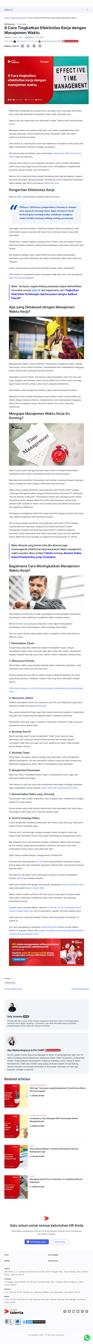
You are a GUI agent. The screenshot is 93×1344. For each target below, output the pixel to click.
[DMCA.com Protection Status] (34, 1321)
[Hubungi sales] (86, 1337)
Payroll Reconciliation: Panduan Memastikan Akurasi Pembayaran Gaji (54, 1150)
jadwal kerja (40, 706)
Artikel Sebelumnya (13, 989)
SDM (19, 878)
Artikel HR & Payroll (18, 18)
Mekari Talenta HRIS (34, 888)
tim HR (39, 861)
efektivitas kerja (51, 183)
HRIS (41, 894)
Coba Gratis (59, 1242)
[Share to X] (22, 46)
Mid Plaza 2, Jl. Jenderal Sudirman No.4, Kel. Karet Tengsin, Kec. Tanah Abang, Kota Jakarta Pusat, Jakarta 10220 (46, 1273)
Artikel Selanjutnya (80, 989)
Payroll (32, 1146)
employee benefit (49, 927)
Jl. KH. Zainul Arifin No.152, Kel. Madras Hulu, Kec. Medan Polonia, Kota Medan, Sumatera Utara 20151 (45, 1301)
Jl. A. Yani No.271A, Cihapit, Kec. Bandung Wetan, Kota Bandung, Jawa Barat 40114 (42, 1292)
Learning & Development (38, 1085)
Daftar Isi (8, 10)
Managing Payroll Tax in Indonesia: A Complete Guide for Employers (56, 1180)
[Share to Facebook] (39, 46)
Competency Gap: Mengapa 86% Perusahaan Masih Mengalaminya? (54, 1120)
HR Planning (9, 24)
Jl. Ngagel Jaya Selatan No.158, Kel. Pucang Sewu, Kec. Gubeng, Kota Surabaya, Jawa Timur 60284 (43, 1283)
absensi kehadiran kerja (73, 884)
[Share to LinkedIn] (34, 46)
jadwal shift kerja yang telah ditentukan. (59, 788)
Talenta (48, 553)
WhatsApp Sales (38, 1242)
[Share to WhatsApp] (28, 46)
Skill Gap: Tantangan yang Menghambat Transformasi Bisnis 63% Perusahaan (58, 1089)
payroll (36, 290)
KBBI (19, 196)
